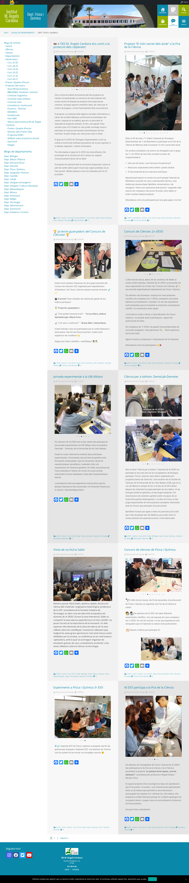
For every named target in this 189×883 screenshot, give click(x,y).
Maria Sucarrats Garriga (65, 51)
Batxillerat (137, 218)
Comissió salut (15, 102)
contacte (75, 869)
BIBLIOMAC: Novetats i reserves (23, 92)
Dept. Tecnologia (72, 676)
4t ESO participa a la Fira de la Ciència (149, 687)
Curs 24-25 (142, 536)
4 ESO (58, 536)
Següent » (64, 838)
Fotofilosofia (14, 115)
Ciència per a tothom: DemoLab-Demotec (151, 376)
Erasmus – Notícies (17, 108)
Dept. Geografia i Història (16, 172)
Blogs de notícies (12, 42)
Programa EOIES (15, 135)
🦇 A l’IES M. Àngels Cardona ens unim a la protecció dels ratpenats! (81, 45)
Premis (56, 365)
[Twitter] (22, 855)
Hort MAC (12, 118)
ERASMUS (12, 112)
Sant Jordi (12, 141)
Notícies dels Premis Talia (20, 131)
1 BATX (129, 218)
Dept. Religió (10, 198)
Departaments (13, 56)
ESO (54, 220)
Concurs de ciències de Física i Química (149, 549)
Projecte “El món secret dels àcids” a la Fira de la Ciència (152, 45)
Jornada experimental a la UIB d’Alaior (78, 376)
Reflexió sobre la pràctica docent (23, 138)
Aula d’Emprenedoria (18, 88)
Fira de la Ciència (140, 220)
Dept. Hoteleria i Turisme (16, 212)
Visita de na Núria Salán (69, 549)
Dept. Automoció (12, 208)
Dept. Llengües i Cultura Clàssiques (21, 185)
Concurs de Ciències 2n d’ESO (143, 231)
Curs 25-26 (91, 218)
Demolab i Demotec (60, 538)
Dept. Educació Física (14, 162)
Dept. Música (10, 192)
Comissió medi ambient (77, 218)
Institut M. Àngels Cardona (11, 15)
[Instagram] (9, 855)
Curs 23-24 (77, 827)
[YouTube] (29, 855)
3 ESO (58, 218)
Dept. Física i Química (104, 218)
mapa (67, 869)
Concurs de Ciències (69, 365)
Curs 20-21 (13, 79)
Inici (6, 32)
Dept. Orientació (12, 195)
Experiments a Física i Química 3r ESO (78, 687)
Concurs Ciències (130, 365)
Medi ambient (79, 220)
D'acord (152, 879)
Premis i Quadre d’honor (17, 82)
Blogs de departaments (23, 32)
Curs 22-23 (13, 72)
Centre (64, 218)
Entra (186, 2)
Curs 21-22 (13, 75)
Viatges (11, 144)
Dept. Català (10, 179)
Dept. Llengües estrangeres (17, 182)
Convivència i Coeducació (20, 105)
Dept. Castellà (10, 175)
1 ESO (129, 674)
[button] (72, 89)
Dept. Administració (13, 205)
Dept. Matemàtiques (14, 189)
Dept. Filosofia (11, 166)
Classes (9, 52)
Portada (67, 220)
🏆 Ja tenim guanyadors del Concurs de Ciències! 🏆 (79, 233)
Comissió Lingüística (17, 95)
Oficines (9, 49)
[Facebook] (16, 855)
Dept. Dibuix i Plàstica (14, 159)
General (60, 220)
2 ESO (58, 363)
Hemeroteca (12, 59)
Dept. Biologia (152, 536)
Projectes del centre (15, 85)
